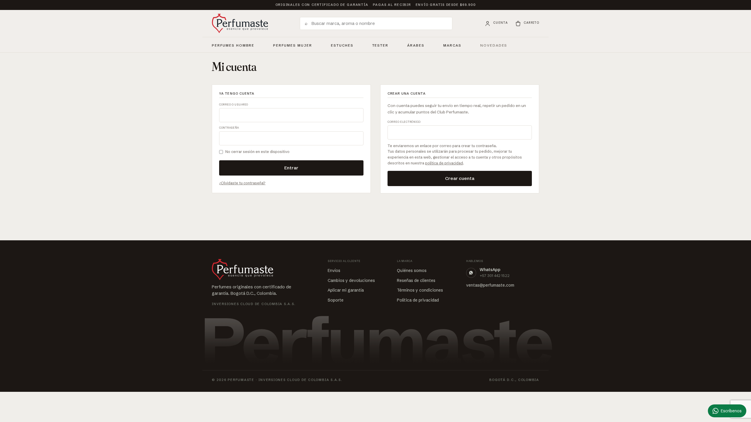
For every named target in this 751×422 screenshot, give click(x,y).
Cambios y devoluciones (351, 280)
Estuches (342, 45)
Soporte (336, 300)
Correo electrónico (404, 121)
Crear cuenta (459, 178)
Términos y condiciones (420, 290)
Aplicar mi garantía (346, 290)
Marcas (452, 45)
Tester (380, 44)
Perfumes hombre (233, 44)
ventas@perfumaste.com (490, 285)
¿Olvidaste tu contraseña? (242, 183)
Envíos (334, 270)
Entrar (291, 168)
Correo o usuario (233, 104)
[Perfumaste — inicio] (240, 23)
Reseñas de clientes (416, 280)
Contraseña (229, 127)
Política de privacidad (418, 300)
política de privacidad (444, 163)
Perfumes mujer (292, 44)
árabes (415, 44)
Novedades (494, 45)
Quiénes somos (412, 270)
